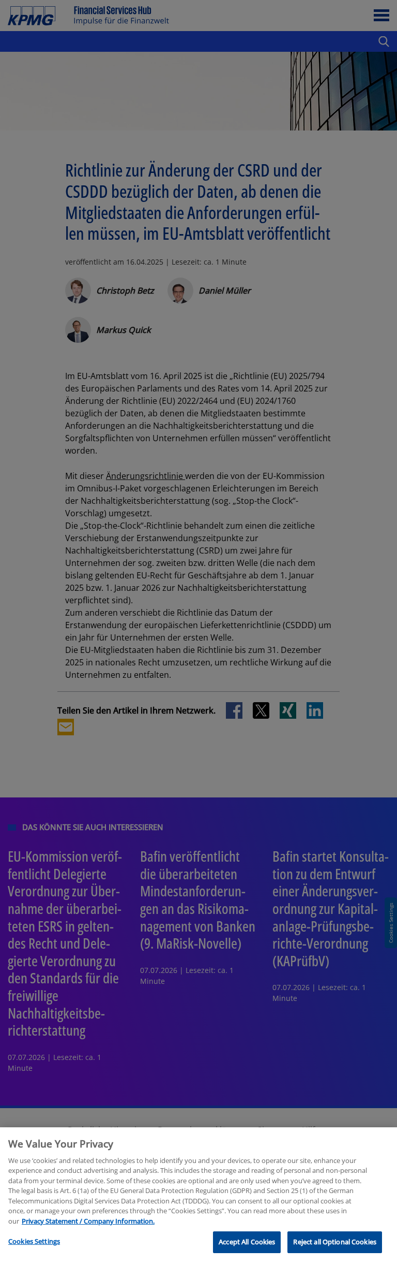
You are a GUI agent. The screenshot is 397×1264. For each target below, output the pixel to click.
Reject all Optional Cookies (334, 1241)
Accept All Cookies (247, 1241)
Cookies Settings (34, 1241)
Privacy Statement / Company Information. (88, 1221)
